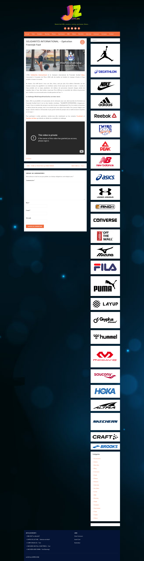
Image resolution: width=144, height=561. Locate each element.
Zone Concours (78, 536)
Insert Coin (77, 539)
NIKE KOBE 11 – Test (78, 166)
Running (47, 34)
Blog (95, 468)
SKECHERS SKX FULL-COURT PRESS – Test (38, 546)
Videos (74, 34)
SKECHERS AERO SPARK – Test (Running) (38, 549)
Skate (95, 501)
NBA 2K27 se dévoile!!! (33, 536)
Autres (29, 158)
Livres (95, 491)
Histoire (96, 481)
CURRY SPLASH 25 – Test (34, 543)
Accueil (27, 34)
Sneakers (39, 34)
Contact (111, 34)
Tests (33, 34)
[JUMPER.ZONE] (72, 12)
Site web (28, 218)
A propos (104, 34)
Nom (27, 203)
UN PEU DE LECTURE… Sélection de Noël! (38, 539)
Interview (88, 34)
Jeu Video (96, 488)
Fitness (54, 34)
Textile (96, 515)
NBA (68, 34)
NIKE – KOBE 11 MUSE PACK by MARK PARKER (40, 166)
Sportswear (61, 34)
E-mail (28, 210)
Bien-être (81, 34)
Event (95, 475)
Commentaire (30, 180)
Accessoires (97, 458)
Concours (96, 34)
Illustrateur (77, 543)
